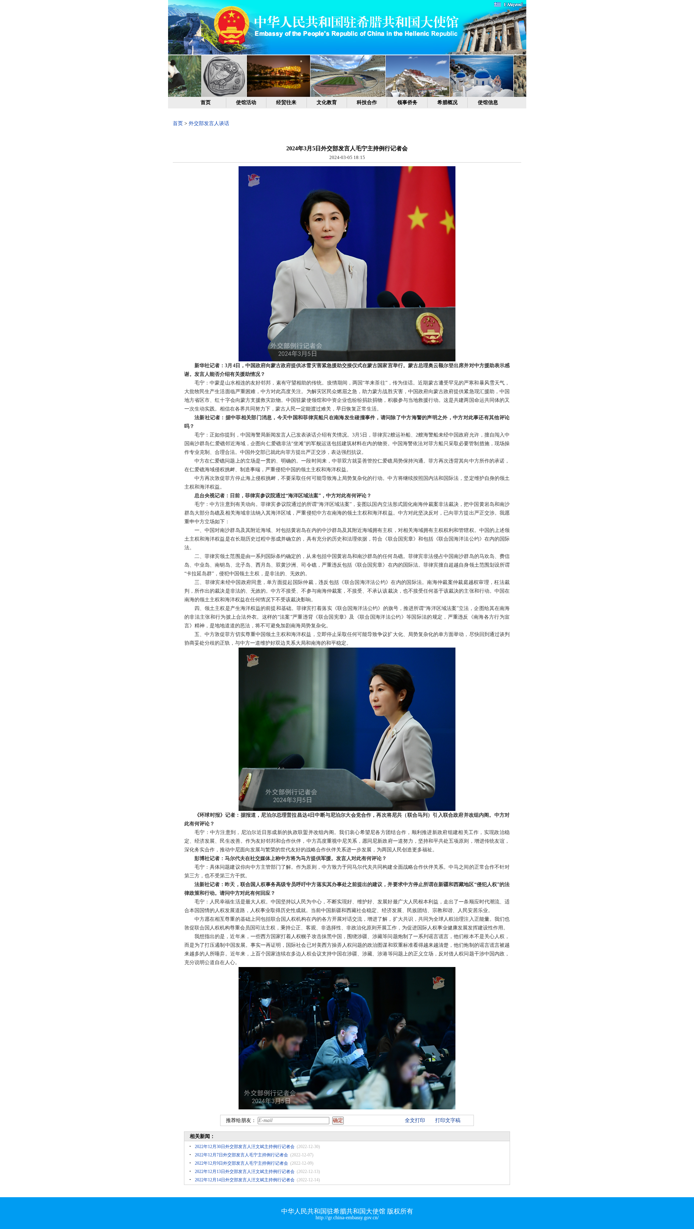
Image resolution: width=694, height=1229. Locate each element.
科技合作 (367, 102)
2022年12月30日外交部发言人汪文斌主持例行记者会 (245, 1146)
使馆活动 (246, 102)
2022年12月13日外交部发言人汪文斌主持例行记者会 (245, 1171)
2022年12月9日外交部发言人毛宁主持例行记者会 (241, 1163)
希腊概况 (447, 102)
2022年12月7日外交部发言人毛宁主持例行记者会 (241, 1154)
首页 (206, 102)
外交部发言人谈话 (209, 123)
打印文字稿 (447, 1120)
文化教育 (327, 102)
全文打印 (415, 1120)
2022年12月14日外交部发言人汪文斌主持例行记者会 (245, 1179)
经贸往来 (286, 102)
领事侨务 (407, 102)
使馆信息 (488, 102)
